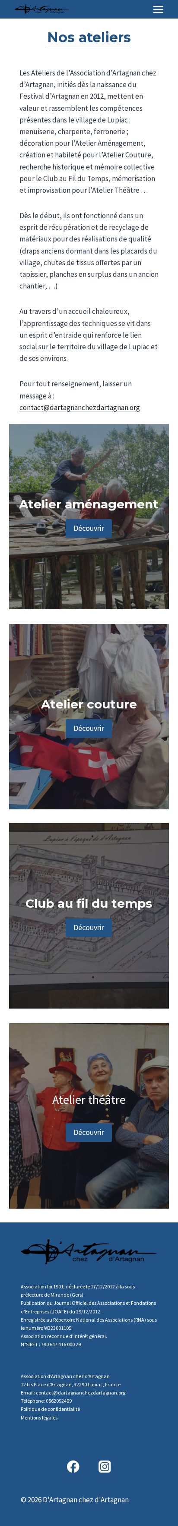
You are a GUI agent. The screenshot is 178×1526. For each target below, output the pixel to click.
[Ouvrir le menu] (158, 9)
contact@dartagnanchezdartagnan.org (79, 407)
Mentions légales (39, 1417)
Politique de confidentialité (50, 1409)
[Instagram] (104, 1466)
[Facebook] (73, 1466)
